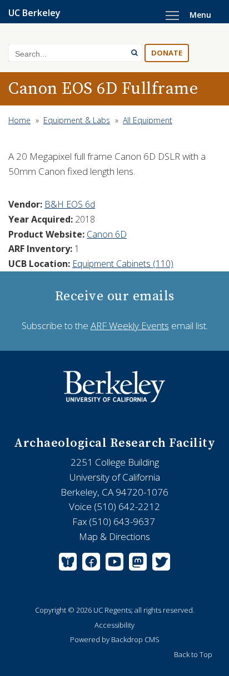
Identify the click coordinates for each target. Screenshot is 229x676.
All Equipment (147, 120)
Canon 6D (107, 234)
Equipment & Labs (76, 120)
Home (19, 120)
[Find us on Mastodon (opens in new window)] (138, 564)
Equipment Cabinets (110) (122, 264)
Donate (166, 53)
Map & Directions (114, 536)
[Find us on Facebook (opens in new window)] (91, 564)
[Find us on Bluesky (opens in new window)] (69, 564)
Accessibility (114, 625)
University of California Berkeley (114, 387)
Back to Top (193, 654)
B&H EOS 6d (69, 204)
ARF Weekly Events (130, 325)
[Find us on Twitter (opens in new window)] (160, 564)
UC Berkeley (34, 13)
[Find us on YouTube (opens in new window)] (114, 564)
